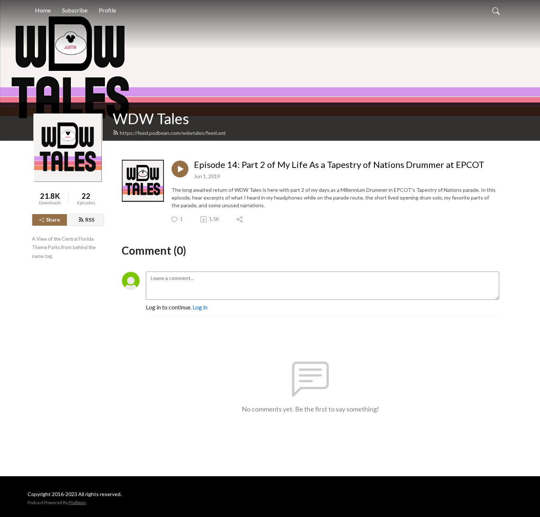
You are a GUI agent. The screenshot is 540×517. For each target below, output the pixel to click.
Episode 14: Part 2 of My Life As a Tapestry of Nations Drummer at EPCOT (339, 164)
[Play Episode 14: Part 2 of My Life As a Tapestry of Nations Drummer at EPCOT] (180, 169)
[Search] (496, 10)
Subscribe (74, 10)
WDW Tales (151, 119)
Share (53, 219)
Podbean (77, 502)
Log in (200, 307)
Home (43, 10)
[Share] (240, 219)
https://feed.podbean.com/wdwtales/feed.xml (173, 133)
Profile (107, 10)
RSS (89, 219)
